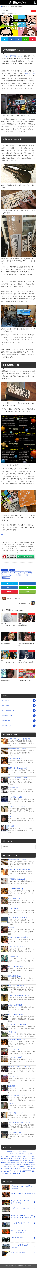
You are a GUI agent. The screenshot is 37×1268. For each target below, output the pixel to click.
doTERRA (25, 1171)
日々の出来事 (8, 710)
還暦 (27, 575)
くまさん (10, 1151)
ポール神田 (22, 1160)
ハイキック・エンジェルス (16, 947)
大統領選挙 (15, 1156)
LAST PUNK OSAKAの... (16, 1014)
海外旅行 (22, 1166)
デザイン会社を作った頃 (15, 1113)
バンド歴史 (27, 1166)
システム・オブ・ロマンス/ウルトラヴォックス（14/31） (22, 1216)
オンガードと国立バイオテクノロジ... (19, 995)
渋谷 (31, 1154)
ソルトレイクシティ (22, 1151)
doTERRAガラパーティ (15, 1049)
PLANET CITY (15, 572)
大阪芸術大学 (8, 1164)
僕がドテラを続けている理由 (17, 748)
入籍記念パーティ (30, 73)
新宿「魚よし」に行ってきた (17, 898)
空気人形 (11, 927)
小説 (32, 1166)
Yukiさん (23, 1156)
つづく (3, 534)
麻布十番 (13, 1162)
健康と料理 (6, 705)
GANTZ (17, 1237)
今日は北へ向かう (20, 1223)
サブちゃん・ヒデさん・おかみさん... (19, 1066)
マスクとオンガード (14, 908)
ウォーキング (4, 1151)
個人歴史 (12, 570)
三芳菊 (19, 1156)
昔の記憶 (11, 1168)
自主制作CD (20, 575)
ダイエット (15, 1151)
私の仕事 (6, 720)
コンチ (32, 1156)
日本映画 (16, 1174)
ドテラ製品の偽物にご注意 (16, 879)
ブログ (21, 1164)
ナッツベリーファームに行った (18, 777)
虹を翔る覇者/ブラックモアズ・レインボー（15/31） (22, 1202)
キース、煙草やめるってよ (16, 1095)
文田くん (8, 1158)
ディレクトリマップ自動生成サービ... (19, 917)
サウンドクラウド (22, 1162)
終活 (28, 1162)
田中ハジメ (13, 1158)
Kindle (7, 1166)
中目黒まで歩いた (20, 1208)
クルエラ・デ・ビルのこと (16, 806)
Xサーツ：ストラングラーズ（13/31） (20, 1231)
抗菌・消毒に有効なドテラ (16, 758)
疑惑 (9, 816)
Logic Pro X (6, 572)
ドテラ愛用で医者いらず (15, 888)
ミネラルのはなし (13, 1076)
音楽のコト (6, 725)
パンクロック (19, 1158)
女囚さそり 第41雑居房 (15, 1005)
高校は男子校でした (14, 976)
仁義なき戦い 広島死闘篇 (16, 985)
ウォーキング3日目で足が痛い (20, 1246)
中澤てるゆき (15, 1164)
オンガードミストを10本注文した (18, 937)
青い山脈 (11, 826)
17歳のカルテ (12, 1103)
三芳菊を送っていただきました (18, 768)
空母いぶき (18, 1252)
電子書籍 (31, 1162)
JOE (10, 1154)
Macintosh (3, 1162)
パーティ (5, 570)
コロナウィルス (7, 1173)
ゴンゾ (22, 572)
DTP (2, 1158)
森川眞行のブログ (18, 2)
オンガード (30, 1160)
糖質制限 (21, 1154)
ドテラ (19, 1171)
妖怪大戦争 (11, 1086)
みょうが (5, 575)
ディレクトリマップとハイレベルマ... (19, 1122)
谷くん (9, 1160)
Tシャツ (7, 1154)
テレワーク (28, 1156)
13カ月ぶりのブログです (22, 1193)
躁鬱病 (17, 1160)
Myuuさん (13, 1160)
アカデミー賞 (26, 1154)
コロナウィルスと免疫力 (15, 1057)
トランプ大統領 (14, 1154)
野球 (5, 1158)
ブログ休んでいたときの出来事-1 (21, 1187)
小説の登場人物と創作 (15, 797)
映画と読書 (7, 715)
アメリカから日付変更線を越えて (11, 56)
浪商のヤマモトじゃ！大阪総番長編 (19, 739)
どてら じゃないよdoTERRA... (17, 1024)
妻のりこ (12, 575)
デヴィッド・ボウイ (15, 1166)
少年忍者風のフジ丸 (14, 787)
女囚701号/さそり (13, 956)
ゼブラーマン (12, 1032)
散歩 (16, 1162)
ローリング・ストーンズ (28, 1158)
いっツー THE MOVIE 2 (15, 966)
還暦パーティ (6, 577)
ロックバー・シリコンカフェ (22, 1168)
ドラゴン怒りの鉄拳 (14, 1132)
